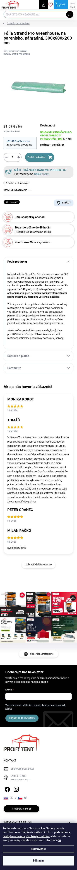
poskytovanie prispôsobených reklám (26, 836)
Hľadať (69, 14)
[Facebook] (7, 788)
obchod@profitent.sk (22, 768)
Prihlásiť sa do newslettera (22, 718)
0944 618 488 (20, 777)
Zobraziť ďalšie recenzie (38, 564)
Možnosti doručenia (52, 145)
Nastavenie (38, 849)
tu (59, 840)
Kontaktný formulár (21, 809)
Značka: (17, 54)
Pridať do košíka (36, 157)
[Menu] (72, 4)
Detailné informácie (15, 190)
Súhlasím (39, 860)
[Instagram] (16, 788)
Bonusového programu (19, 144)
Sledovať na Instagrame (41, 654)
